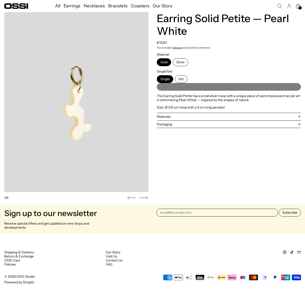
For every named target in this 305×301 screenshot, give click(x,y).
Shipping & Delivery (19, 252)
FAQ (109, 264)
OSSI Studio (25, 276)
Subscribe (289, 212)
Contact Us (114, 260)
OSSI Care (12, 260)
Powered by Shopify (19, 282)
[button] (279, 6)
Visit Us (111, 256)
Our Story (163, 6)
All (57, 6)
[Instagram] (285, 252)
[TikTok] (292, 252)
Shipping (178, 47)
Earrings (72, 6)
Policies (10, 264)
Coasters (140, 6)
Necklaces (94, 6)
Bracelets (117, 6)
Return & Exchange (19, 256)
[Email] (299, 252)
